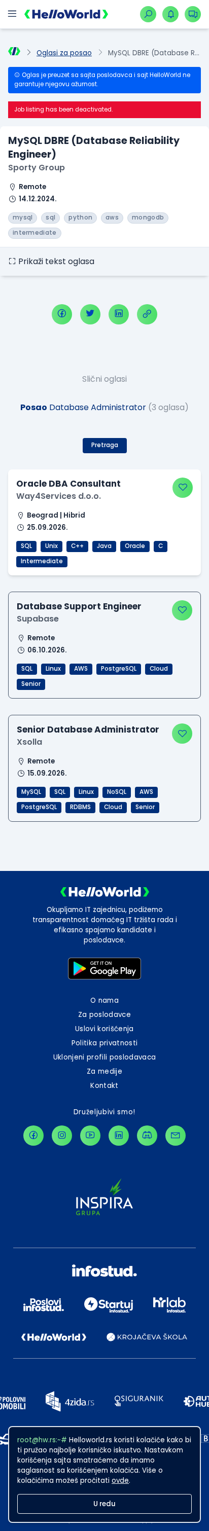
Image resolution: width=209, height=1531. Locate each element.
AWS (81, 669)
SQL (26, 546)
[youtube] (90, 1135)
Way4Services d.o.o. (58, 496)
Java (104, 546)
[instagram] (62, 1135)
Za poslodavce (104, 1014)
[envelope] (175, 1135)
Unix (51, 546)
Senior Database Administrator (88, 729)
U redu (104, 1504)
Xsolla (29, 742)
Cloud (159, 669)
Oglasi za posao (64, 53)
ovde (120, 1480)
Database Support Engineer (79, 606)
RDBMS (80, 807)
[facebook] (62, 314)
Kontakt (104, 1085)
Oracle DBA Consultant (68, 484)
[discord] (147, 1135)
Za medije (104, 1071)
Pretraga (104, 445)
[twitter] (90, 314)
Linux (53, 669)
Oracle (135, 546)
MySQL (31, 792)
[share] (147, 314)
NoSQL (116, 792)
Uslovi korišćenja (104, 1029)
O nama (104, 1000)
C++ (77, 546)
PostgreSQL (118, 669)
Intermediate (42, 561)
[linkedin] (119, 314)
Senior (31, 684)
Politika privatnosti (105, 1043)
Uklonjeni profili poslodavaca (104, 1057)
